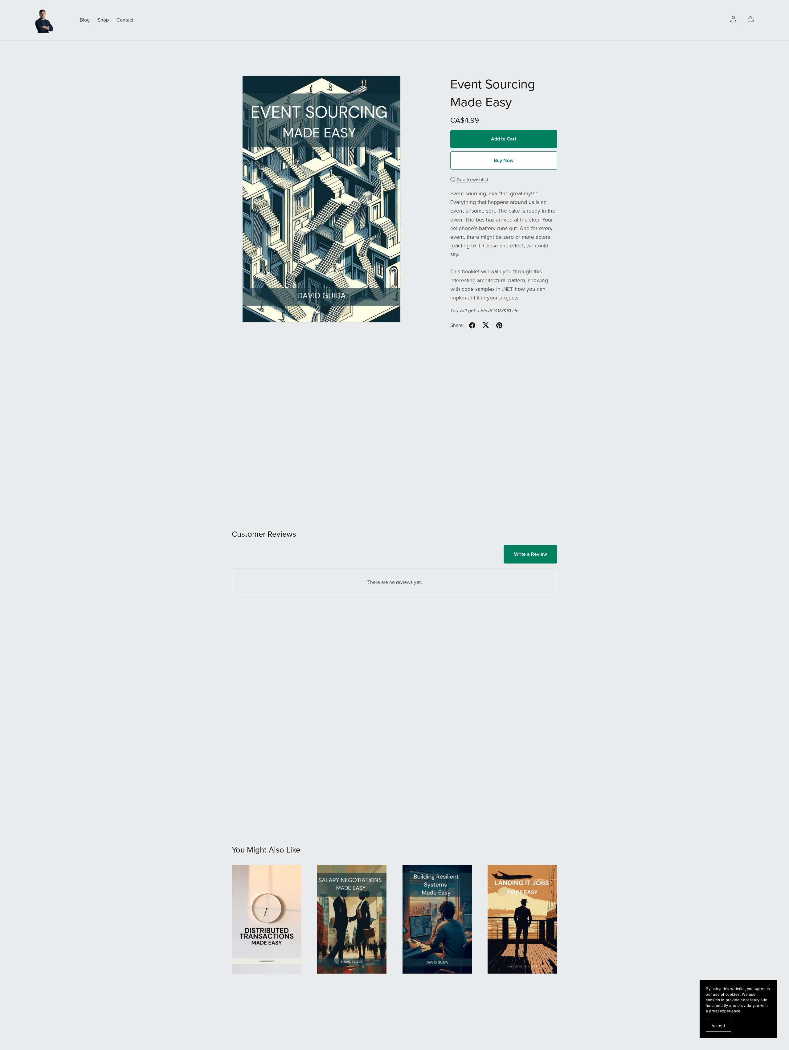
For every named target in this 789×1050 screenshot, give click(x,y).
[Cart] (753, 19)
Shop (103, 20)
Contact (125, 20)
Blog (85, 20)
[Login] (733, 19)
